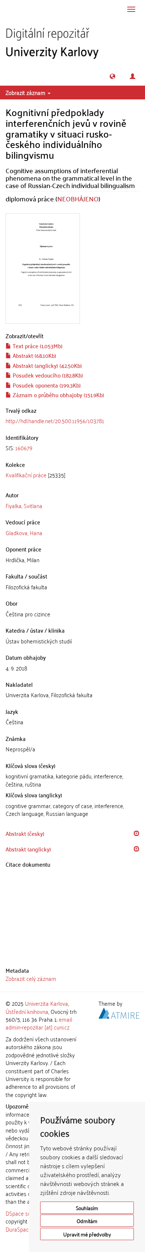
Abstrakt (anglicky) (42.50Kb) (46, 365)
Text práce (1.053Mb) (36, 345)
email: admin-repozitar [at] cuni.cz (39, 1023)
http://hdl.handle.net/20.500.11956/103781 (55, 420)
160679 (23, 447)
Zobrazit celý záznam (31, 978)
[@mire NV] (119, 1011)
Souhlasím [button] (87, 1207)
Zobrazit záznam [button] (26, 92)
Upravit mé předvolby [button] (87, 1234)
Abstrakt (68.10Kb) (33, 355)
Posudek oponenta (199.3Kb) (46, 385)
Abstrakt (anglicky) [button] (28, 849)
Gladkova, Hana (24, 532)
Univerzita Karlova (46, 1003)
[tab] (72, 448)
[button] (112, 76)
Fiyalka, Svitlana (24, 505)
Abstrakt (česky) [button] (25, 833)
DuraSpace (19, 1229)
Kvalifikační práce (26, 475)
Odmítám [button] (87, 1220)
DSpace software (26, 1213)
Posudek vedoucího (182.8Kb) (47, 375)
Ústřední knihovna (27, 1011)
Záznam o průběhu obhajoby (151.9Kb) (57, 394)
